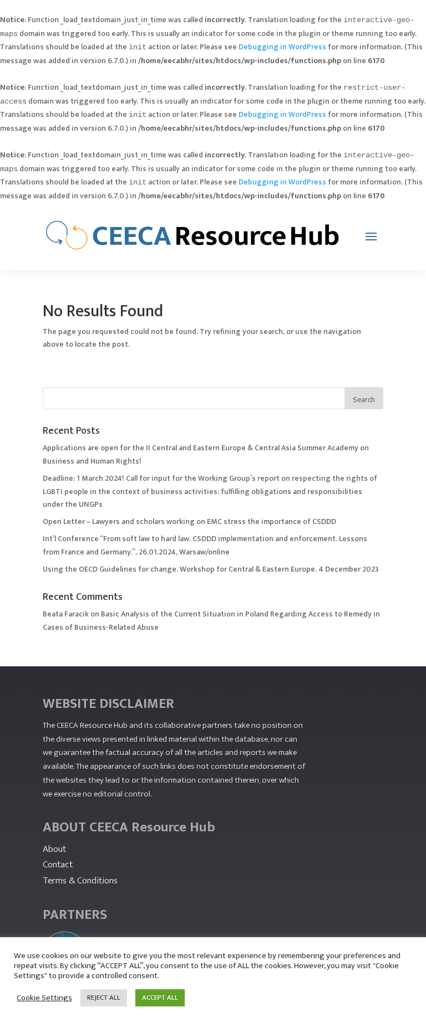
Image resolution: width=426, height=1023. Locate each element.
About (54, 849)
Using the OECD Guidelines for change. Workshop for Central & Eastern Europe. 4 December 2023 (211, 569)
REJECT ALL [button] (103, 997)
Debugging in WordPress (282, 46)
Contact (58, 864)
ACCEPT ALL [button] (160, 997)
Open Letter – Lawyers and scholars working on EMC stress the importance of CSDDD (189, 521)
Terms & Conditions (80, 880)
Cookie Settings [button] (44, 998)
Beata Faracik (66, 614)
